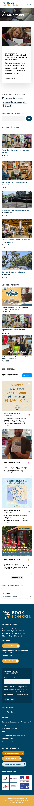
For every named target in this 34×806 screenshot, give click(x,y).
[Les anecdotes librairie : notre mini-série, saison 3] (17, 297)
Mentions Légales (9, 728)
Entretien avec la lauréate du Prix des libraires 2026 (16, 358)
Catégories (6, 593)
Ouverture (5, 187)
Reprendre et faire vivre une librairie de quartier (14, 330)
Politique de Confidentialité (14, 735)
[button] (31, 4)
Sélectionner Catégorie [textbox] (10, 596)
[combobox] (17, 596)
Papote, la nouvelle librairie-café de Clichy (16, 182)
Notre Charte (7, 738)
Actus (7, 49)
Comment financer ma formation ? (16, 722)
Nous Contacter (8, 742)
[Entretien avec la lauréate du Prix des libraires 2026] (17, 345)
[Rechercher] (29, 118)
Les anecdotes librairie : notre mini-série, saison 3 (15, 308)
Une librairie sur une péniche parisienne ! (16, 210)
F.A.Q (4, 725)
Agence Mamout (15, 800)
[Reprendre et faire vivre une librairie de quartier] (17, 321)
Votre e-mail (9, 678)
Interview (4, 157)
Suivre (28, 375)
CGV (3, 732)
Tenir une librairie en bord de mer (13, 272)
